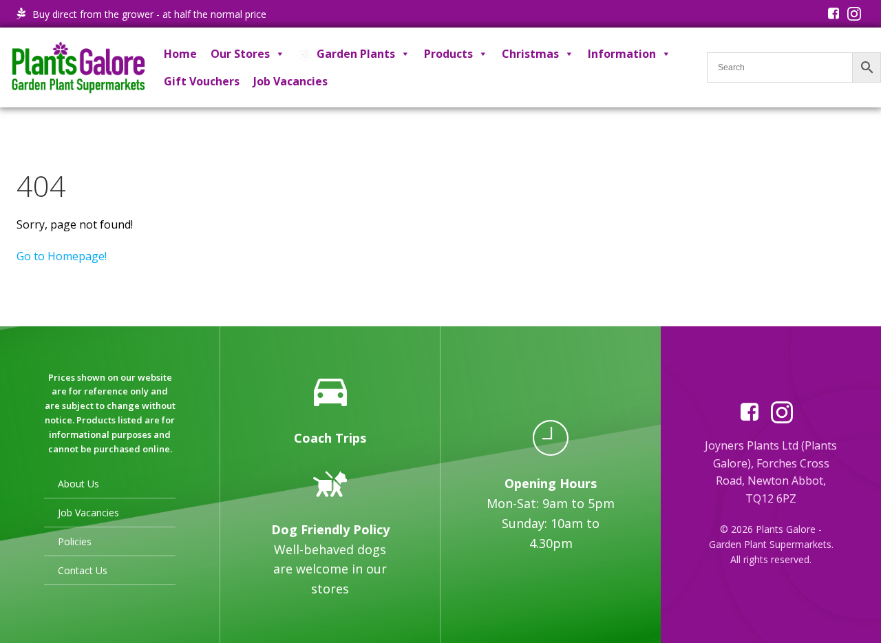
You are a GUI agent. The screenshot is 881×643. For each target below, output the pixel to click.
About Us (78, 483)
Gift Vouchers (202, 81)
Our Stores (240, 53)
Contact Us (82, 570)
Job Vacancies (290, 81)
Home (180, 53)
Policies (75, 541)
